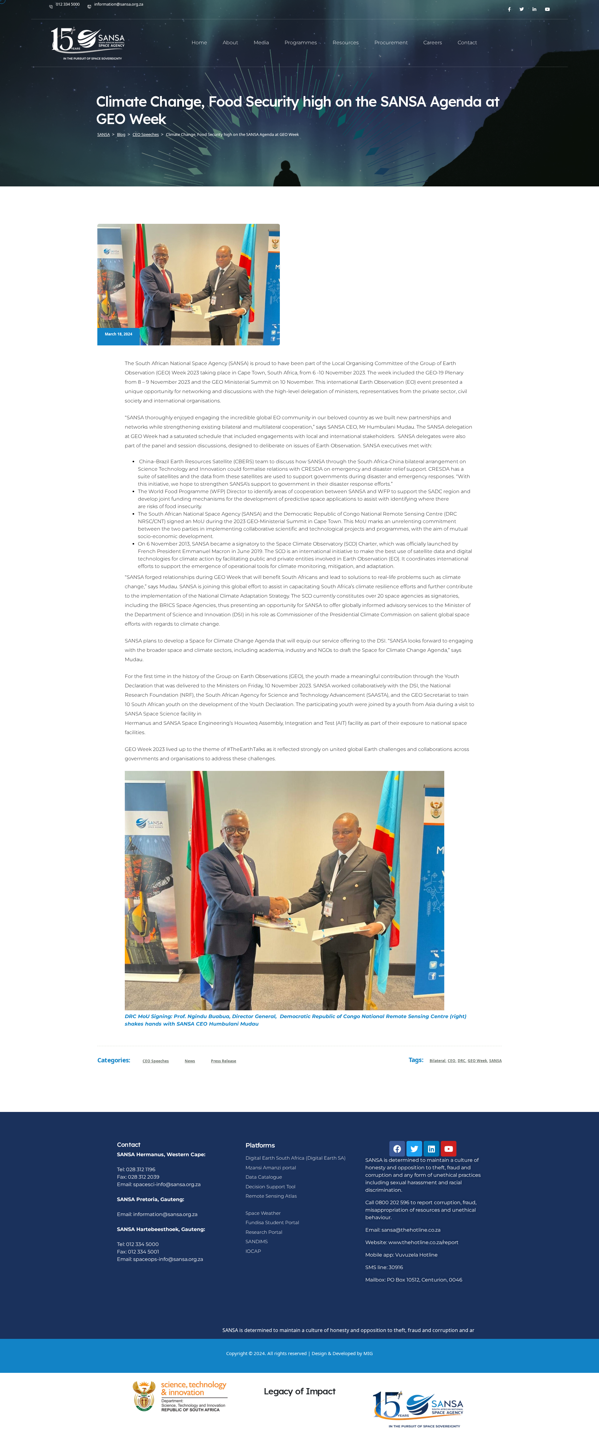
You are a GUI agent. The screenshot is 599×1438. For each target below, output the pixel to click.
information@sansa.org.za (118, 4)
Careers (432, 43)
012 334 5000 (68, 4)
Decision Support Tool (270, 1187)
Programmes (301, 43)
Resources (346, 43)
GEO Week (477, 1060)
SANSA (495, 1060)
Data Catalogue (264, 1177)
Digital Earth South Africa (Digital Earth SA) (296, 1158)
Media (261, 43)
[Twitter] (414, 1149)
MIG (368, 1353)
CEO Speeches (156, 1061)
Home (199, 43)
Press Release (223, 1061)
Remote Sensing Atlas (271, 1196)
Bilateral (438, 1060)
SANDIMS (257, 1241)
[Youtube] (448, 1149)
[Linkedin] (431, 1149)
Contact (467, 43)
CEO (451, 1060)
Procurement (391, 43)
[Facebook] (397, 1149)
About (230, 43)
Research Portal (264, 1232)
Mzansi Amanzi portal (271, 1168)
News (190, 1061)
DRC (461, 1060)
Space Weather (263, 1213)
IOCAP (253, 1251)
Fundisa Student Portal (272, 1222)
